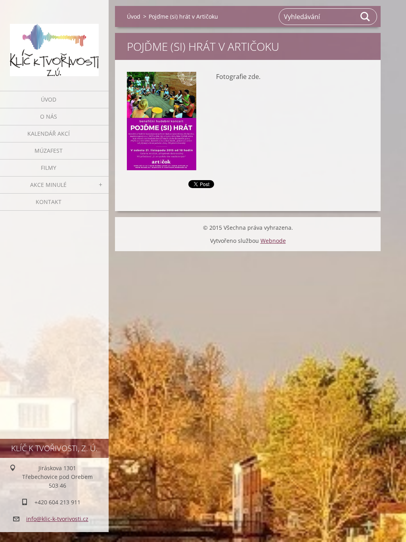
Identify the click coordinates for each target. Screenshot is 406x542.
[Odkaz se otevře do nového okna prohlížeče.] (161, 121)
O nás (48, 116)
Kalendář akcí (48, 133)
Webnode (273, 240)
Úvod (48, 99)
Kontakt (48, 202)
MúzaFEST (48, 150)
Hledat (365, 17)
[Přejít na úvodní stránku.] (54, 40)
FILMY (48, 167)
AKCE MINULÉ (48, 184)
